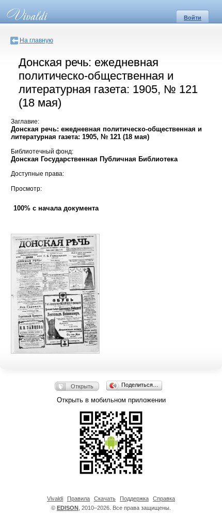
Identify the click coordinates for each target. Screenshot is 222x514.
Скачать (105, 498)
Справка (164, 498)
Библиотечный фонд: (42, 151)
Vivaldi (55, 498)
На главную (36, 40)
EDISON (67, 508)
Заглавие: (25, 121)
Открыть (82, 386)
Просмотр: (26, 188)
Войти (192, 17)
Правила (78, 498)
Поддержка (134, 498)
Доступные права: (37, 173)
